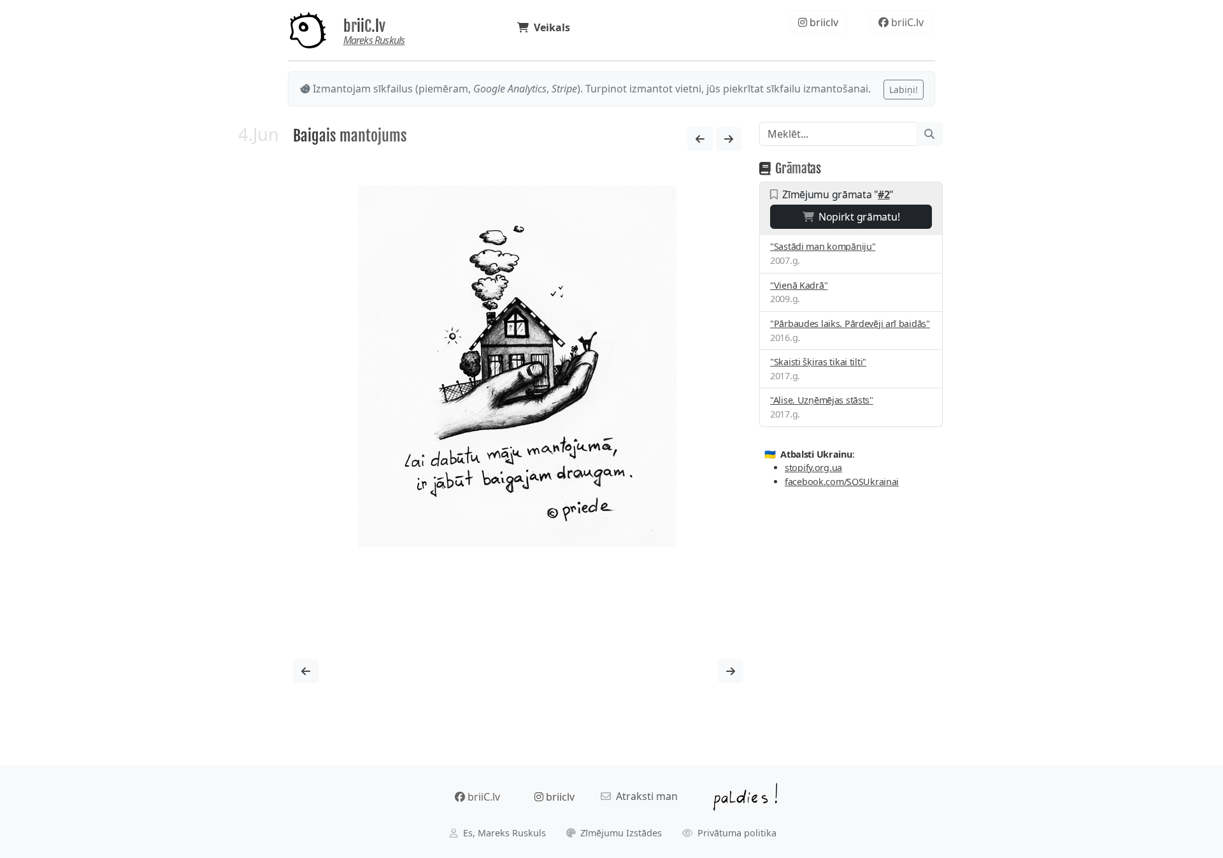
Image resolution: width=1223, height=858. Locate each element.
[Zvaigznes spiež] (728, 139)
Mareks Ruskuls (374, 40)
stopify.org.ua (813, 468)
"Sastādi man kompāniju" (822, 246)
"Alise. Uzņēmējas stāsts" (821, 400)
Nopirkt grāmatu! (856, 217)
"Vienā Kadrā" (798, 285)
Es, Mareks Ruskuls (503, 833)
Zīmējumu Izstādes (620, 833)
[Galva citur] (700, 139)
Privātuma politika (735, 833)
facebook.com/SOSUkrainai (842, 482)
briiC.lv (364, 26)
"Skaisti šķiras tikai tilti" (818, 362)
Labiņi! (903, 90)
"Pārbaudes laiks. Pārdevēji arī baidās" (850, 323)
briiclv (822, 22)
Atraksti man (644, 796)
